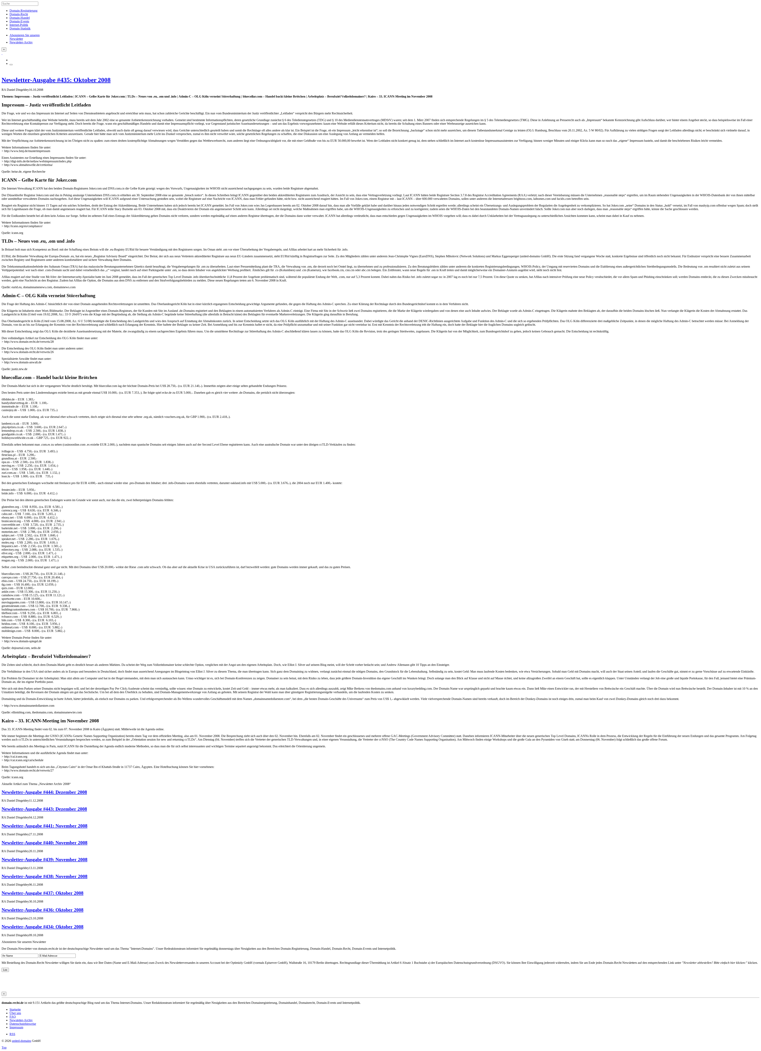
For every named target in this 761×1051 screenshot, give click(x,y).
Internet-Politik (19, 25)
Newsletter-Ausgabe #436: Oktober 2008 (42, 909)
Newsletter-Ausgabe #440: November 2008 (44, 842)
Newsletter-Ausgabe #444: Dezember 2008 (44, 792)
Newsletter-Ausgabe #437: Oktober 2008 (42, 893)
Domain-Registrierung (23, 10)
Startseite (15, 1009)
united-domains (21, 1040)
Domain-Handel (20, 17)
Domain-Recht (19, 14)
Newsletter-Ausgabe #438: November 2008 (44, 876)
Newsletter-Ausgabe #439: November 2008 (44, 859)
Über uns (15, 1013)
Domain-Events (19, 21)
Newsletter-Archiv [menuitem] (21, 42)
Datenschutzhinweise (23, 1023)
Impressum (16, 1027)
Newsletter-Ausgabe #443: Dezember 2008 (44, 809)
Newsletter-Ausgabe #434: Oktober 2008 (42, 926)
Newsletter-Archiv (21, 1020)
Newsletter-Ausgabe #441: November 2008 (44, 825)
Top (4, 1047)
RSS (12, 1034)
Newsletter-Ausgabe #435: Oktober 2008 (56, 79)
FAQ (13, 1016)
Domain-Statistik (20, 28)
